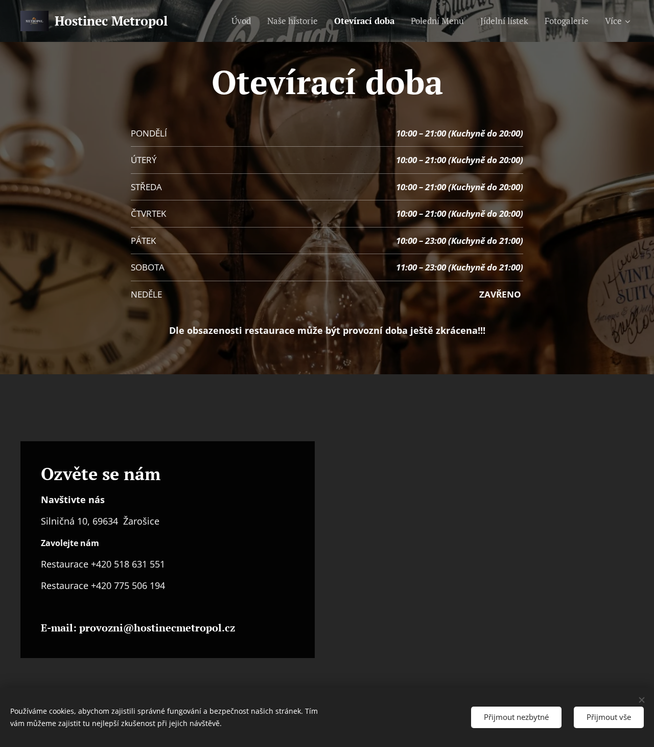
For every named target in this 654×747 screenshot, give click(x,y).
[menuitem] (244, 21)
